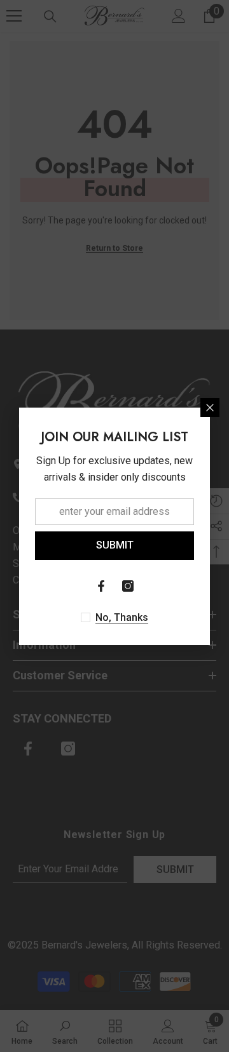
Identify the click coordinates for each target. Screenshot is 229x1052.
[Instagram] (127, 586)
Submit (115, 545)
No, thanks (121, 617)
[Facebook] (101, 586)
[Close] (209, 407)
